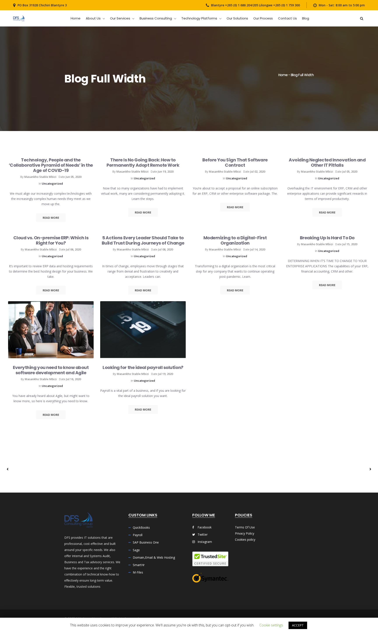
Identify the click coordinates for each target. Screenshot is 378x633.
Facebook (205, 527)
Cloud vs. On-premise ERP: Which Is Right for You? (51, 240)
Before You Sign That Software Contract (235, 162)
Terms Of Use (245, 527)
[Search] (361, 18)
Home (282, 75)
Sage (136, 550)
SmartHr (139, 565)
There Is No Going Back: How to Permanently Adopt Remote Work (143, 162)
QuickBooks (141, 527)
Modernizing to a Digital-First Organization (235, 240)
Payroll (137, 535)
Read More (51, 218)
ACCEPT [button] (298, 625)
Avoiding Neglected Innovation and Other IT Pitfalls (327, 162)
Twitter (202, 534)
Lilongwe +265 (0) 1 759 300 (279, 5)
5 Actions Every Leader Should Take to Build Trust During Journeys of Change (143, 240)
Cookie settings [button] (271, 625)
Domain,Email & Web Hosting (154, 557)
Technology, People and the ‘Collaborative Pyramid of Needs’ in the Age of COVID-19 (51, 165)
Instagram (204, 542)
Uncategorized (52, 183)
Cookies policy (245, 539)
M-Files (138, 572)
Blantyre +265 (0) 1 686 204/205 (234, 5)
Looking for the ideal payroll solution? (143, 367)
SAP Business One (146, 542)
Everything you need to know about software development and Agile (51, 370)
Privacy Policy (244, 533)
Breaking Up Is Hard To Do (327, 238)
